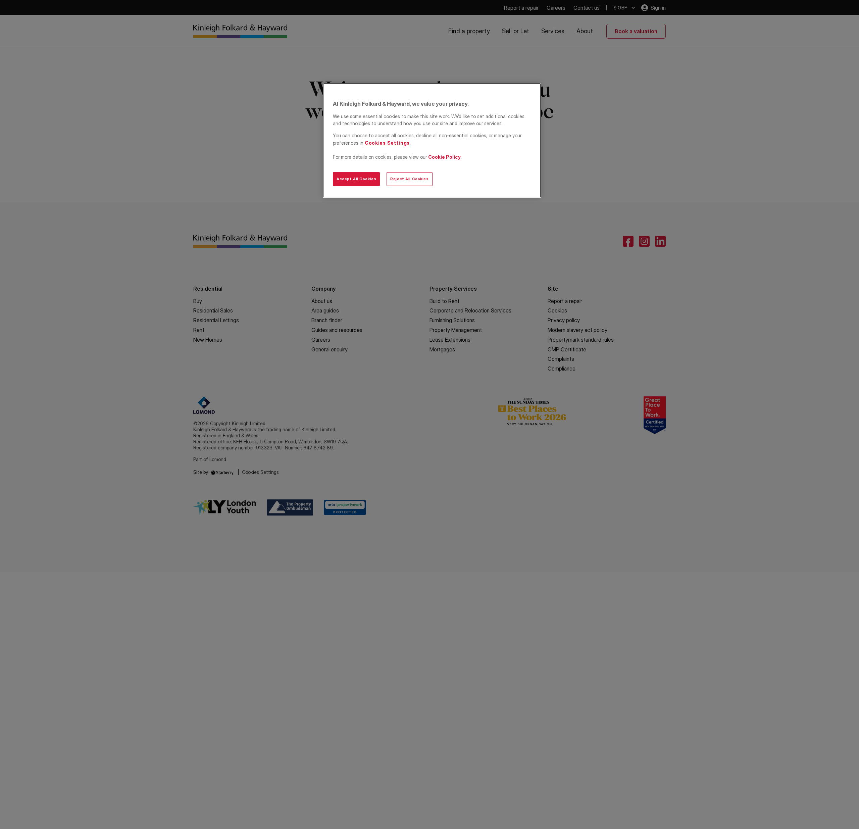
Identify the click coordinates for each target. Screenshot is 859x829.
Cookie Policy (444, 157)
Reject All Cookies (409, 179)
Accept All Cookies (356, 179)
